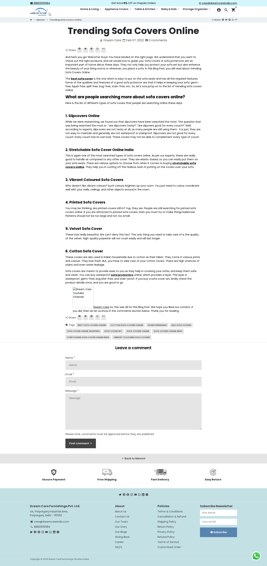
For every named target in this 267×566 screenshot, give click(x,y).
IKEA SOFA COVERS (181, 325)
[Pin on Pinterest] (229, 19)
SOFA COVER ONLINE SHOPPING (83, 331)
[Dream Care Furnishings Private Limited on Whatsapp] (139, 494)
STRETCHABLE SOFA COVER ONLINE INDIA (88, 337)
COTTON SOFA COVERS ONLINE (126, 325)
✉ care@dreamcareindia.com (218, 3)
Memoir (41, 19)
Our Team (121, 521)
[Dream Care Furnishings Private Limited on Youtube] (135, 494)
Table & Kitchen (146, 9)
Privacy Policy (166, 532)
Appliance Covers (118, 9)
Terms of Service (168, 542)
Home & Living (91, 9)
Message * (72, 391)
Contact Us (122, 516)
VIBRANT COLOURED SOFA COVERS (132, 337)
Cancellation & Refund (171, 516)
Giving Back (122, 537)
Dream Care (101, 307)
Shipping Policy (166, 521)
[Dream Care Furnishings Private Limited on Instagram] (131, 494)
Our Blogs (121, 532)
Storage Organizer (197, 9)
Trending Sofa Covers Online (65, 19)
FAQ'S (118, 547)
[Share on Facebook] (223, 19)
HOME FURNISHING (157, 325)
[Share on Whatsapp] (233, 19)
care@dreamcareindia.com (49, 521)
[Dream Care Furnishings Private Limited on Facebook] (124, 494)
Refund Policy (166, 537)
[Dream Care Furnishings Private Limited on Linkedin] (143, 494)
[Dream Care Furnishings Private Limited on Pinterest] (128, 494)
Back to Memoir (133, 458)
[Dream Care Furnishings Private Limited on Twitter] (120, 494)
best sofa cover (82, 78)
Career (119, 542)
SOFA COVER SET (113, 331)
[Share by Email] (236, 19)
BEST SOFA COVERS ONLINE (92, 325)
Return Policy (165, 527)
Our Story (121, 527)
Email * (69, 374)
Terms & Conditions (170, 511)
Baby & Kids (170, 9)
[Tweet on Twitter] (226, 19)
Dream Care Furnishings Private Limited (69, 559)
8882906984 (40, 527)
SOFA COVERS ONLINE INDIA (168, 331)
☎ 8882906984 (40, 3)
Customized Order (169, 547)
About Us (120, 511)
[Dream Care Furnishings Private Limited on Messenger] (147, 494)
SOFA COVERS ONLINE (138, 331)
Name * (70, 358)
